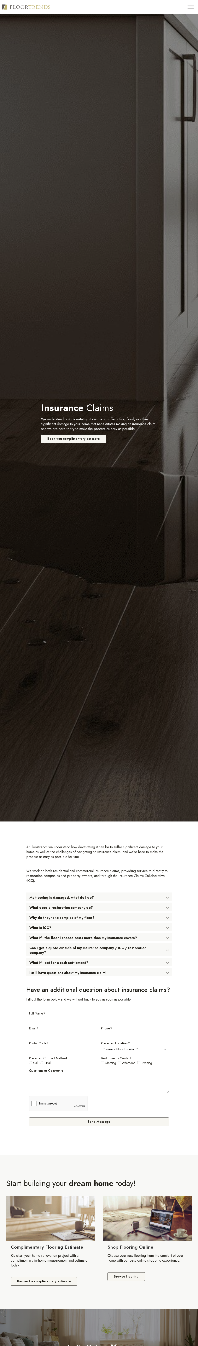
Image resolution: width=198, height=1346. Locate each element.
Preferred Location (115, 1043)
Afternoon (128, 1063)
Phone (106, 1028)
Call (35, 1063)
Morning (110, 1063)
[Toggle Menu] (190, 7)
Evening (147, 1063)
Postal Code (39, 1043)
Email (33, 1028)
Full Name (37, 1013)
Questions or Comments (46, 1070)
